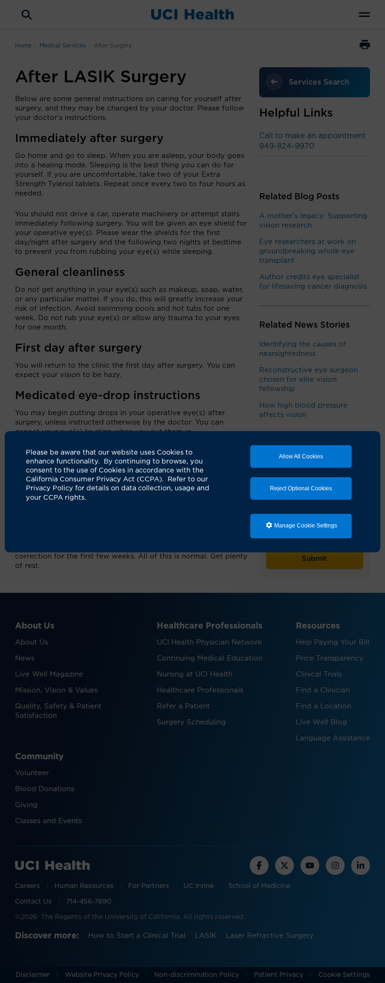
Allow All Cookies (301, 456)
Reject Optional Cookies (301, 488)
